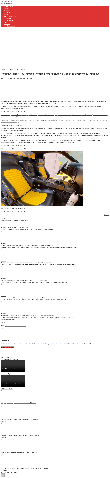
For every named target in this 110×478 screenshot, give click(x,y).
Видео (6, 22)
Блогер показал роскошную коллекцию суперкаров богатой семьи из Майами (24, 468)
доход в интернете (6, 357)
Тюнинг (9, 18)
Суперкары (10, 20)
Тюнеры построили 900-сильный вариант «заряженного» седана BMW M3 (23, 298)
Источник (106, 215)
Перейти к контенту (6, 1)
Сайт (2, 329)
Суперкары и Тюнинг (10, 16)
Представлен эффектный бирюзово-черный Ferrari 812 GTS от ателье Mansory (24, 280)
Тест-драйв (7, 12)
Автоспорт (7, 24)
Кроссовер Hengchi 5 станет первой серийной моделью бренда (20, 435)
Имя (2, 322)
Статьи (6, 14)
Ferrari (3, 218)
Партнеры (7, 8)
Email (3, 325)
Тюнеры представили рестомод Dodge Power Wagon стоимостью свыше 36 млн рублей (27, 315)
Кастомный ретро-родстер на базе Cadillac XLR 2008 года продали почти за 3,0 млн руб (27, 245)
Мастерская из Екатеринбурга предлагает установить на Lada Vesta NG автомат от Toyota (27, 263)
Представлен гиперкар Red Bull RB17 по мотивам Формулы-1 (19, 419)
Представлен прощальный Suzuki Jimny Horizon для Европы (19, 452)
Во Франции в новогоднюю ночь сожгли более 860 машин (18, 403)
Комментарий (5, 340)
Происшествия (8, 6)
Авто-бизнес (11, 26)
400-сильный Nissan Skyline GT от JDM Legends (15, 228)
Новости (6, 10)
